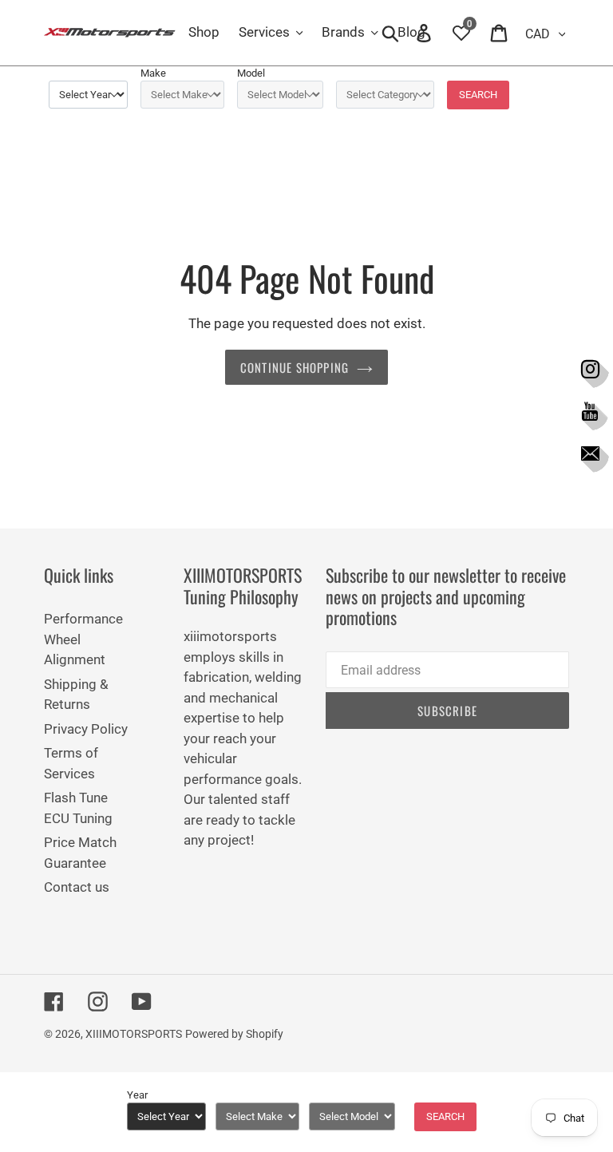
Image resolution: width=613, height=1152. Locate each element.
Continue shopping (294, 367)
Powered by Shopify (234, 1033)
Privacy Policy (86, 729)
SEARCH (478, 95)
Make (153, 73)
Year (137, 1095)
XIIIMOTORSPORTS (133, 1033)
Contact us (76, 887)
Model (251, 73)
